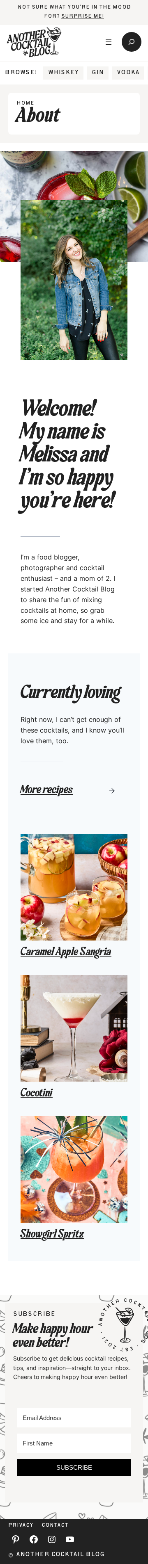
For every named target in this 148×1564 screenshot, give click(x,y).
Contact (55, 1525)
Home (25, 103)
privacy (20, 1525)
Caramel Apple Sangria (66, 953)
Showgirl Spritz (52, 1235)
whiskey (63, 73)
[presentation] (74, 887)
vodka (128, 73)
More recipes (47, 791)
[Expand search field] (131, 42)
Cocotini (37, 1094)
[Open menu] (108, 42)
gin (98, 73)
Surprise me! (82, 16)
